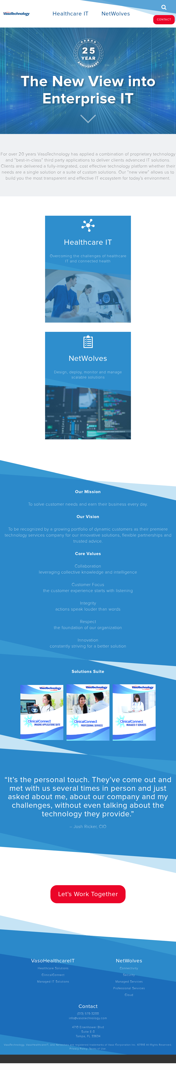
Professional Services (129, 988)
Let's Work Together (88, 894)
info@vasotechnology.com (88, 1018)
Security (129, 975)
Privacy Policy (78, 1048)
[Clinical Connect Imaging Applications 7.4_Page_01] (41, 712)
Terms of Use (97, 1048)
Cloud (129, 995)
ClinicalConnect (53, 975)
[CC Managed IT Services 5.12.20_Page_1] (134, 712)
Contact (164, 19)
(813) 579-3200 (88, 1013)
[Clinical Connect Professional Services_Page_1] (88, 712)
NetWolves (116, 13)
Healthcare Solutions (53, 968)
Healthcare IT (71, 13)
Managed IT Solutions (53, 981)
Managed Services (129, 981)
